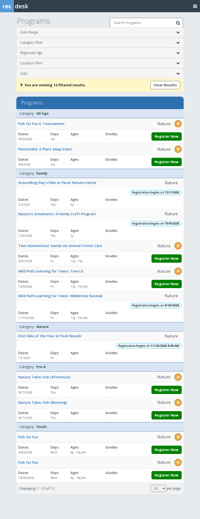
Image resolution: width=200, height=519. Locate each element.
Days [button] (24, 73)
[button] (178, 123)
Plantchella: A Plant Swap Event (45, 149)
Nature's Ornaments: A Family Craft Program (57, 214)
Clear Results (165, 85)
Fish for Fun (28, 437)
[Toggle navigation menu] (195, 6)
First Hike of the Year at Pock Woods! (49, 336)
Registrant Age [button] (31, 52)
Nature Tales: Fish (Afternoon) (44, 377)
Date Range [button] (29, 32)
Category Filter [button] (31, 42)
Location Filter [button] (31, 63)
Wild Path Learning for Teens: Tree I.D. (51, 271)
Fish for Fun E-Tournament (41, 123)
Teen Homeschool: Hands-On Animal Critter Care (60, 245)
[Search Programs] (178, 23)
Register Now (167, 136)
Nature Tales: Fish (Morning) (42, 402)
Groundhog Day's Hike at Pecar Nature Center (57, 182)
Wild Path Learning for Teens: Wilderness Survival (60, 295)
